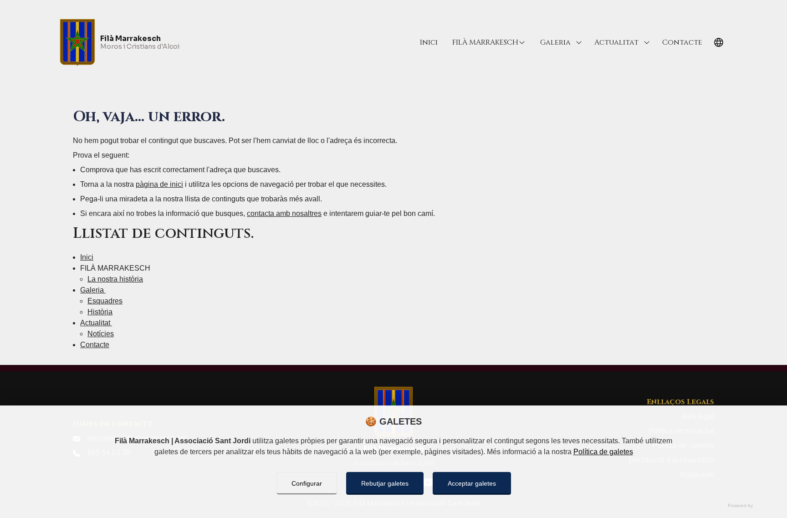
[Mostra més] (579, 42)
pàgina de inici (159, 184)
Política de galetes (603, 452)
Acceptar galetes (472, 483)
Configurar (306, 483)
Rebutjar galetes (385, 483)
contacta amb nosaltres (284, 213)
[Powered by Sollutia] (393, 505)
